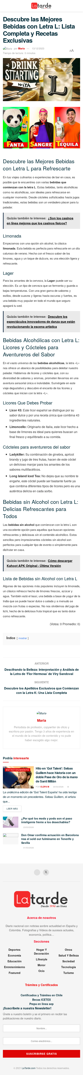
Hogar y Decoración (41, 951)
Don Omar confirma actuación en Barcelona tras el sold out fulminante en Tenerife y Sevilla (50, 838)
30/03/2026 (58, 786)
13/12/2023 (38, 48)
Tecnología (68, 967)
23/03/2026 (28, 827)
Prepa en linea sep (41, 1004)
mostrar (23, 638)
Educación (15, 961)
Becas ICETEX (41, 999)
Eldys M (45, 786)
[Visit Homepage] (42, 6)
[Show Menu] (4, 6)
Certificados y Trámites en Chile (42, 995)
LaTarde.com (29, 1068)
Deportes (14, 950)
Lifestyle (41, 959)
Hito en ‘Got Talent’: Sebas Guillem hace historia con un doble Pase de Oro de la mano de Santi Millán (57, 774)
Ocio (41, 971)
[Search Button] (78, 6)
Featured (14, 973)
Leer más (14, 808)
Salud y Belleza (68, 955)
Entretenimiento (17, 769)
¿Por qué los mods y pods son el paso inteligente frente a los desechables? (46, 820)
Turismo (68, 973)
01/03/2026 (28, 847)
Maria (21, 48)
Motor (41, 965)
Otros (68, 950)
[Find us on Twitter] (46, 872)
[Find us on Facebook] (37, 872)
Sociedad (68, 961)
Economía (14, 955)
